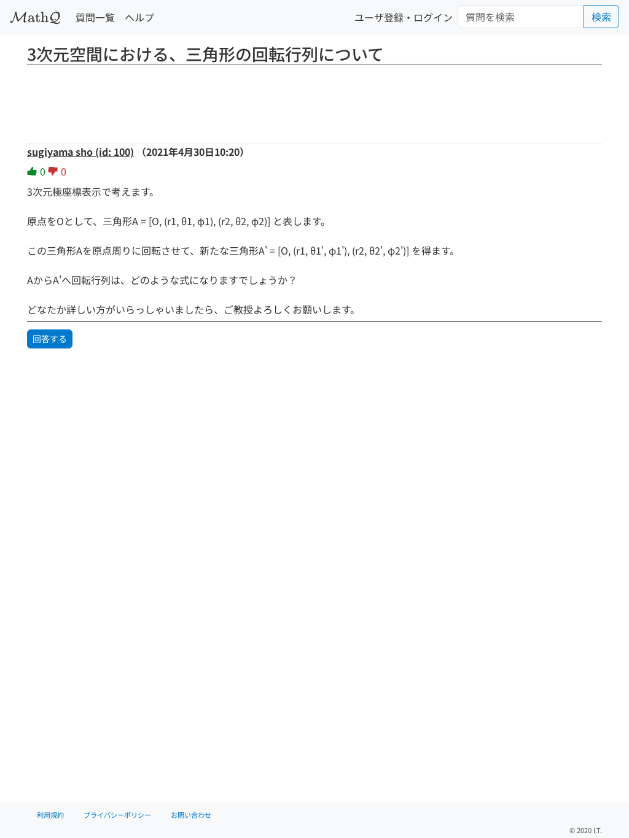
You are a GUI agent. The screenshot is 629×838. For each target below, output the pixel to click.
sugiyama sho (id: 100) (80, 151)
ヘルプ (139, 17)
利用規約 (50, 815)
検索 (601, 16)
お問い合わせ (191, 815)
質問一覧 (95, 17)
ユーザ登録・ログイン (403, 17)
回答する (50, 339)
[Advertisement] (314, 100)
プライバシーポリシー (117, 815)
